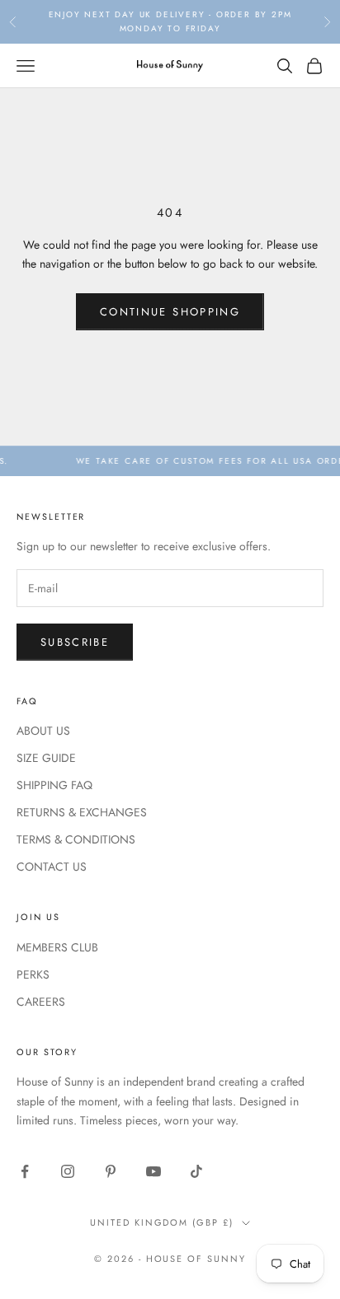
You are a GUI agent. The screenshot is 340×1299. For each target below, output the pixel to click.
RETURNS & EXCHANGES (82, 812)
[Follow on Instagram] (67, 1171)
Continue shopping (170, 312)
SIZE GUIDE (46, 758)
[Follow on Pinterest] (110, 1171)
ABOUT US (43, 730)
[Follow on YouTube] (153, 1171)
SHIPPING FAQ (54, 785)
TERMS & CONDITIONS (76, 839)
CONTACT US (52, 866)
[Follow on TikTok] (196, 1171)
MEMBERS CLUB (57, 947)
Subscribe (74, 642)
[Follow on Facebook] (25, 1171)
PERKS (33, 974)
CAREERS (41, 1001)
